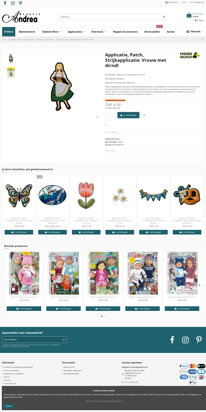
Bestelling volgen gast (73, 370)
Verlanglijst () (198, 2)
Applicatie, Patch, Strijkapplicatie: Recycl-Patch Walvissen (52, 220)
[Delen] (106, 125)
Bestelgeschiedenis (71, 373)
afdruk (6, 377)
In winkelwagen (130, 115)
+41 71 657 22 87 (131, 382)
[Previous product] (202, 39)
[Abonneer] (63, 339)
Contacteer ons (10, 383)
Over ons (7, 380)
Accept (8, 406)
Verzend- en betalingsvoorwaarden (18, 367)
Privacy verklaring (11, 370)
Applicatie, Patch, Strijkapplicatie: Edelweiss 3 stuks (120, 220)
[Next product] (203, 39)
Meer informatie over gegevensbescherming (104, 401)
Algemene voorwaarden (14, 373)
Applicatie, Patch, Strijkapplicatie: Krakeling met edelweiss (187, 220)
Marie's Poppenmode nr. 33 (143, 297)
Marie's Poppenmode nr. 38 (182, 297)
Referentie (110, 139)
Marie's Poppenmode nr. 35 (64, 297)
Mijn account (69, 367)
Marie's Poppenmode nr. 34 (24, 297)
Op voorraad (110, 142)
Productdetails (111, 132)
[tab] (152, 132)
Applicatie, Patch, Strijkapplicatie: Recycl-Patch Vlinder (18, 220)
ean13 (108, 144)
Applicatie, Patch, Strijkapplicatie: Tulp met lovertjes (86, 220)
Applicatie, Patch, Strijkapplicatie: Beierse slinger (153, 220)
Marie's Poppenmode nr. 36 (103, 297)
